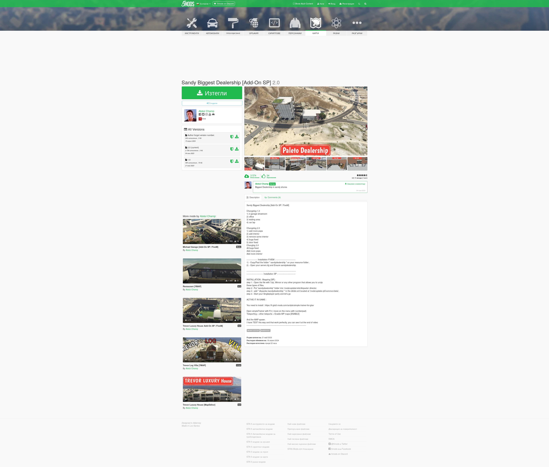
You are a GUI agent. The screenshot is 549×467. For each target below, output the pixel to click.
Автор (272, 184)
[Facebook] (200, 114)
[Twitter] (203, 114)
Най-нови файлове (296, 423)
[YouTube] (209, 114)
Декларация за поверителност (343, 428)
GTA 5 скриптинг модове (257, 446)
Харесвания (271, 177)
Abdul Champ (206, 111)
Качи (321, 3)
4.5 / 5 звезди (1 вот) (359, 178)
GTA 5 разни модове (256, 461)
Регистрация (348, 3)
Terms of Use (335, 433)
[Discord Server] (213, 114)
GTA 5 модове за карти (257, 456)
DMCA (331, 438)
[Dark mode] (359, 3)
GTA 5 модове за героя (257, 451)
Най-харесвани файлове (299, 433)
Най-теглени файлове (298, 438)
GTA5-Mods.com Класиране (300, 448)
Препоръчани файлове (298, 428)
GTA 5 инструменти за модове (260, 423)
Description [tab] (254, 197)
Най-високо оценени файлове (302, 443)
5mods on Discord (339, 453)
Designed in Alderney (191, 422)
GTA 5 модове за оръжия (258, 441)
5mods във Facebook (341, 448)
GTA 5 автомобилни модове (259, 428)
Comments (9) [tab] (273, 197)
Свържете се (335, 423)
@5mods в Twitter (339, 443)
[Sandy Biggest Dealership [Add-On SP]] (306, 121)
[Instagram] (206, 114)
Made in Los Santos (191, 425)
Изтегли (215, 92)
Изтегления (254, 177)
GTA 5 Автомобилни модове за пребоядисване (260, 435)
